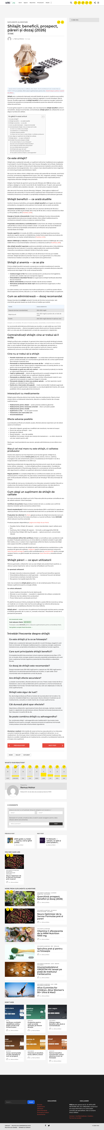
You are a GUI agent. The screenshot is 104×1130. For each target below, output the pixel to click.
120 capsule (9, 871)
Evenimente (41, 1114)
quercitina (40, 894)
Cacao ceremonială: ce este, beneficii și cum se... (61, 1093)
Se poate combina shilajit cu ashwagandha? (24, 152)
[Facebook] (45, 1125)
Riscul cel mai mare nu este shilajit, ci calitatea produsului (28, 134)
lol (50, 778)
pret (52, 946)
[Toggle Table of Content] (42, 116)
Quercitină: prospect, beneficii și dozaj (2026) (50, 897)
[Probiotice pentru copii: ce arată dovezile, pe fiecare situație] (35, 1012)
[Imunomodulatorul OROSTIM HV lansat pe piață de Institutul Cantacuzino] (20, 969)
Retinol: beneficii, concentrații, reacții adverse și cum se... (94, 1094)
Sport (26, 2)
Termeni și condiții (75, 1118)
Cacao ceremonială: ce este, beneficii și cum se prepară (13, 1054)
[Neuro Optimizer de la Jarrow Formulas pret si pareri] (14, 862)
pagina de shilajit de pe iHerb (39, 522)
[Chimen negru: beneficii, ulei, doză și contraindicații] (57, 1012)
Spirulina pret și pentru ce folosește (49, 949)
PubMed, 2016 (27, 212)
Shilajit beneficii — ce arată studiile (20, 121)
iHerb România (45, 553)
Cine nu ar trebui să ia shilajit (20, 128)
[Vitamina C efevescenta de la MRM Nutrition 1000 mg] (20, 934)
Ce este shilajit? (13, 119)
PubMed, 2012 (40, 237)
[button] (51, 2)
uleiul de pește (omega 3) (15, 551)
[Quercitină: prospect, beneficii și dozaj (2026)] (20, 898)
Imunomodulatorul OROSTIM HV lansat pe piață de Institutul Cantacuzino (49, 970)
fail (23, 778)
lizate (52, 963)
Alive (52, 984)
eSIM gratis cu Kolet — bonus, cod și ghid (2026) (23, 840)
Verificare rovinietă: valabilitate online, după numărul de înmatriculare (13, 1024)
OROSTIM (57, 963)
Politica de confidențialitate (21, 1125)
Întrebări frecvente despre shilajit (19, 140)
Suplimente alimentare (17, 22)
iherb (47, 2)
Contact (72, 1116)
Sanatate (30, 1020)
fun (30, 778)
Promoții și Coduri (43, 1112)
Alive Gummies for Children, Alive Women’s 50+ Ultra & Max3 (50, 990)
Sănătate (40, 1108)
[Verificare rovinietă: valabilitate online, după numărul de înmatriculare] (14, 1012)
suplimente (47, 894)
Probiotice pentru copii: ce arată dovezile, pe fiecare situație (35, 1024)
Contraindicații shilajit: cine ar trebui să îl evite (23, 127)
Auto (7, 1020)
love (43, 778)
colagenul (31, 549)
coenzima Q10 (48, 551)
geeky (36, 778)
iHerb (28, 515)
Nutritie (32, 2)
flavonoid (53, 892)
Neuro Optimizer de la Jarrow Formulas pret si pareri (13, 877)
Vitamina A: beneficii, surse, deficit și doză (35, 1053)
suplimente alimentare (43, 985)
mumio (11, 755)
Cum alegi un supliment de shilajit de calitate (23, 136)
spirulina (56, 946)
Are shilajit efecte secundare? (20, 147)
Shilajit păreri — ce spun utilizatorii (19, 138)
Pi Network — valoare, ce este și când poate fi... (53, 840)
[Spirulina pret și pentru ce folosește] (20, 951)
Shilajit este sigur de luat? (19, 149)
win (64, 778)
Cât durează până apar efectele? (21, 150)
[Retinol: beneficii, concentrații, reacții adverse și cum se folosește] (57, 1042)
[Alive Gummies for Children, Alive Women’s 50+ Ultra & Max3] (20, 989)
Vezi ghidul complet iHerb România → (21, 627)
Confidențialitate (81, 1116)
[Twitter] (49, 1125)
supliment (26, 755)
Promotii (40, 2)
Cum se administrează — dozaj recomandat (22, 125)
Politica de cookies (11, 1127)
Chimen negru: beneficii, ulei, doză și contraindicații (57, 1024)
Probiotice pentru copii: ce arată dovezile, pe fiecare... (29, 1094)
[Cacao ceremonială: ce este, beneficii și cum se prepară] (14, 1042)
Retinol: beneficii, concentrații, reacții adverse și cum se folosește (56, 1055)
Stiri (20, 2)
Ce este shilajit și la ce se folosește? (21, 142)
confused (15, 778)
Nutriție (39, 1104)
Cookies (90, 1116)
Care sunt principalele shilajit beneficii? (23, 143)
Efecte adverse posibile (18, 132)
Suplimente (52, 1020)
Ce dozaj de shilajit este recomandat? (22, 145)
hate (7, 778)
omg (57, 778)
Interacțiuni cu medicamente (20, 130)
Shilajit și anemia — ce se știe (18, 123)
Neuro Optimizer (10, 872)
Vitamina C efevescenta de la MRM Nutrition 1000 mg (50, 933)
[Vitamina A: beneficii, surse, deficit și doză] (35, 1042)
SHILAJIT (18, 755)
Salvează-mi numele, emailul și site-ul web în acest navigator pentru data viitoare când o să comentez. (33, 819)
